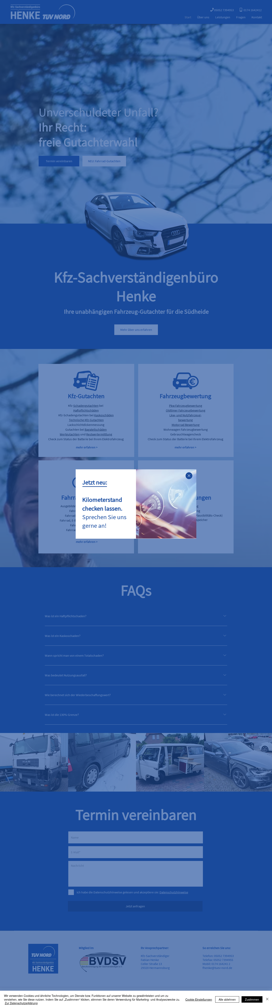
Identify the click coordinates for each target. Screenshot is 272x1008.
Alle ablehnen (227, 999)
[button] (189, 475)
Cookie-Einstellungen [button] (198, 999)
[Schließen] (267, 999)
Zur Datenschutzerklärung (21, 1003)
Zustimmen (252, 999)
